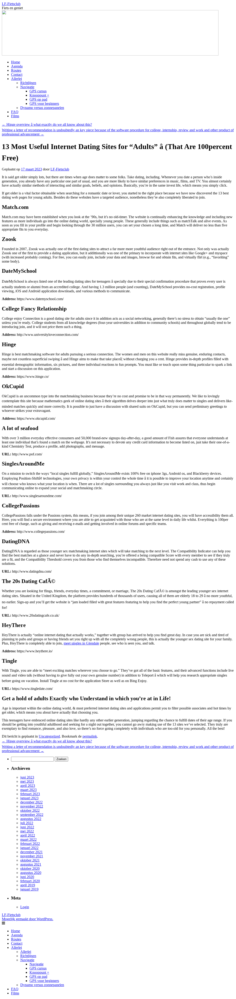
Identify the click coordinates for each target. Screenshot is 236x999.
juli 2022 (26, 823)
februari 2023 (30, 794)
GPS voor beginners (44, 103)
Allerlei (16, 79)
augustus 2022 (30, 819)
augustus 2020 (30, 873)
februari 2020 (30, 881)
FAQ (14, 112)
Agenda (17, 66)
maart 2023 (28, 790)
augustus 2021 (30, 864)
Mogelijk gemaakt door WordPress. (27, 919)
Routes (16, 70)
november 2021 (31, 856)
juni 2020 (27, 877)
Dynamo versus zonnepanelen (42, 108)
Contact (16, 74)
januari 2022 (29, 848)
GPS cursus (38, 91)
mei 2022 (27, 831)
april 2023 (27, 786)
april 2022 (27, 835)
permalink (90, 736)
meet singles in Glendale (81, 643)
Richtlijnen (28, 83)
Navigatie (27, 87)
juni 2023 (27, 777)
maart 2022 (28, 839)
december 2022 (31, 802)
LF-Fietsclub (11, 4)
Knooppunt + (39, 95)
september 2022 (31, 815)
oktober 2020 (30, 868)
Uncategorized (49, 736)
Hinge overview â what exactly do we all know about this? (47, 124)
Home (15, 62)
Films (15, 116)
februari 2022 (30, 844)
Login (24, 907)
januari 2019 (29, 889)
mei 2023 (27, 781)
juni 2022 (27, 827)
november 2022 (31, 806)
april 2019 (27, 885)
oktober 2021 (30, 860)
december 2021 (31, 852)
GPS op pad (38, 99)
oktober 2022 (30, 810)
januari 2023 (29, 798)
